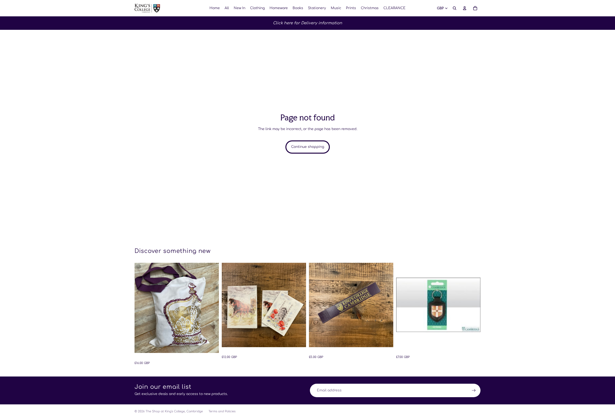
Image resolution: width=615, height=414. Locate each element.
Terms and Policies (222, 411)
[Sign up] (473, 390)
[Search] (454, 8)
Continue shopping (307, 147)
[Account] (464, 8)
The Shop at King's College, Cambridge (174, 411)
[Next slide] (211, 308)
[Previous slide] (142, 308)
